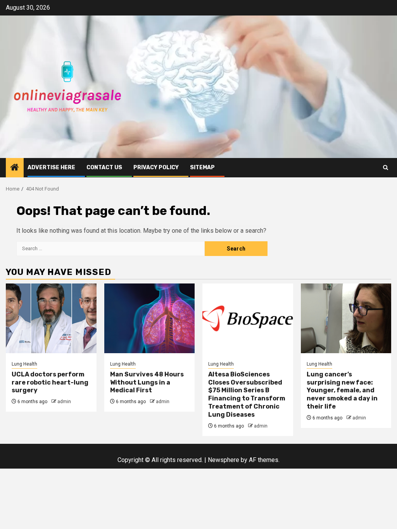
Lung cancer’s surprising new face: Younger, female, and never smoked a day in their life (342, 390)
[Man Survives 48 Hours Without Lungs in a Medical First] (149, 318)
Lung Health (24, 364)
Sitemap (202, 167)
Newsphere (223, 460)
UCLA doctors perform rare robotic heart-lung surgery (50, 382)
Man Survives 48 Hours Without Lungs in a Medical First (147, 382)
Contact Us (104, 167)
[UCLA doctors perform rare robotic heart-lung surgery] (51, 318)
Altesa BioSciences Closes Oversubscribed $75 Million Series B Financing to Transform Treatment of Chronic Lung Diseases (246, 394)
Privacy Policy (156, 167)
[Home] (14, 168)
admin (64, 401)
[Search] (385, 167)
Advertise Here (51, 167)
